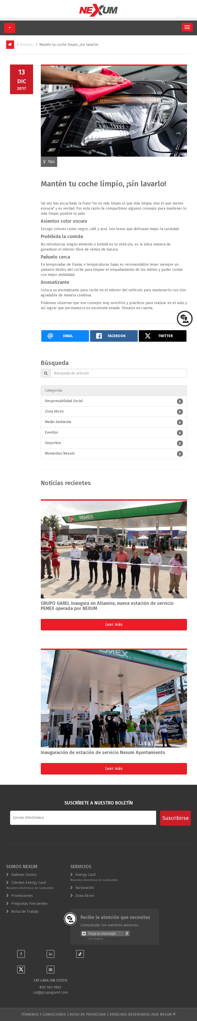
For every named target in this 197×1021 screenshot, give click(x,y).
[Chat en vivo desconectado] (105, 933)
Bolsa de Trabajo (25, 911)
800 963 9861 (50, 987)
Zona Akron (54, 411)
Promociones (22, 896)
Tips (51, 161)
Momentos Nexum (60, 453)
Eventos (51, 432)
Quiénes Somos (24, 875)
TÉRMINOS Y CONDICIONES (43, 1014)
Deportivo (53, 443)
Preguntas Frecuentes (29, 903)
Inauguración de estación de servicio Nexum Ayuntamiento (103, 752)
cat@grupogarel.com (50, 992)
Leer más (114, 624)
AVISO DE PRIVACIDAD (88, 1014)
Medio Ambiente (58, 422)
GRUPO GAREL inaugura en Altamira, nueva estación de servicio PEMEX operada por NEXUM (107, 605)
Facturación (84, 888)
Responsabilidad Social (64, 401)
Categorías (53, 390)
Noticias (26, 44)
